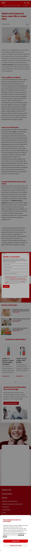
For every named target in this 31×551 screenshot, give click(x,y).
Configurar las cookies (16, 545)
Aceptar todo (15, 541)
